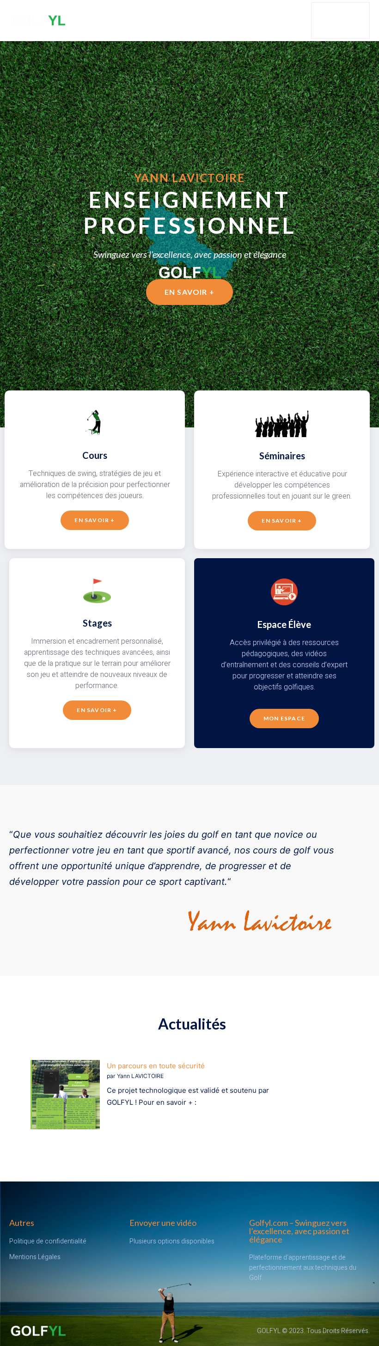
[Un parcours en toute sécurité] (65, 1096)
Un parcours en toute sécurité (156, 1065)
